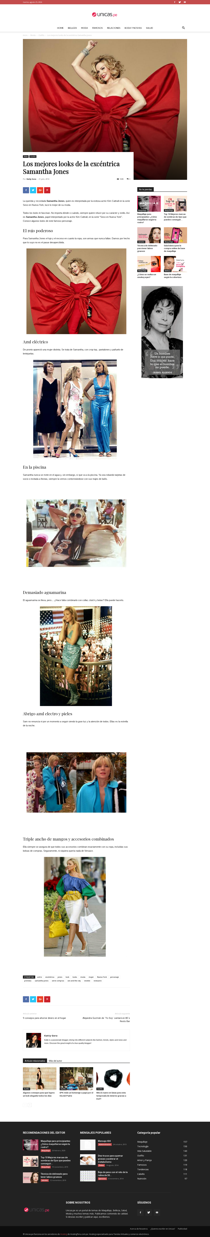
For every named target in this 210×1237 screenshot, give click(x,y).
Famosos (97, 28)
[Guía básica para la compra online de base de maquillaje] (175, 235)
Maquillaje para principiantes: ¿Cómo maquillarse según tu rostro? (56, 1144)
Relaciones (113, 28)
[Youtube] (184, 2)
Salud (149, 28)
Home (60, 28)
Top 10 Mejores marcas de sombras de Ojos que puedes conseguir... (175, 217)
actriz (39, 977)
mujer (91, 977)
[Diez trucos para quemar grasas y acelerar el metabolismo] (87, 1159)
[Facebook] (174, 2)
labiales (141, 242)
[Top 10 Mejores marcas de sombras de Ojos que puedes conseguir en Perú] (175, 204)
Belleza (72, 28)
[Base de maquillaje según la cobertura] (175, 264)
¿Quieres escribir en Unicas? (163, 1228)
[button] (183, 28)
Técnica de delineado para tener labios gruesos (147, 248)
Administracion (105, 1144)
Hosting (63, 1234)
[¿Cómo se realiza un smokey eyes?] (149, 264)
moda (82, 977)
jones (60, 977)
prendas (27, 980)
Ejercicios (102, 1179)
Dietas (101, 1165)
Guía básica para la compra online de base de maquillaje (174, 248)
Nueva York (102, 977)
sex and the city (74, 980)
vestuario (98, 980)
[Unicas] (105, 14)
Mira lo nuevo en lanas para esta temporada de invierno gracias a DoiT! (111, 1096)
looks (75, 977)
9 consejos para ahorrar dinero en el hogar (44, 1018)
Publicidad (182, 1228)
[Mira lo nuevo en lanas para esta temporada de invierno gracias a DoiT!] (113, 1078)
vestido (87, 980)
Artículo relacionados (35, 1061)
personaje (114, 977)
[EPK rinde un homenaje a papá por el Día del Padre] (76, 1078)
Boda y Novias (133, 28)
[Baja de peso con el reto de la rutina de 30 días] (87, 1176)
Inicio (25, 35)
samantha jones (41, 980)
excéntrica (49, 977)
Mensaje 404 (104, 1141)
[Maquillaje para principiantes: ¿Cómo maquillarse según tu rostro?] (149, 204)
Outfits (41, 35)
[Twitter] (179, 2)
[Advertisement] (76, 965)
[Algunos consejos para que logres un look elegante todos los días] (39, 1078)
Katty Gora (31, 179)
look (67, 977)
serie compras (58, 980)
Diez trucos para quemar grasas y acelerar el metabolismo (110, 1159)
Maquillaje (142, 210)
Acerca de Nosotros (139, 1228)
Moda (84, 28)
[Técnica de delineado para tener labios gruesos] (149, 235)
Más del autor (55, 1061)
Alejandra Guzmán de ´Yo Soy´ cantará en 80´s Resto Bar (106, 1020)
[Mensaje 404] (87, 1144)
